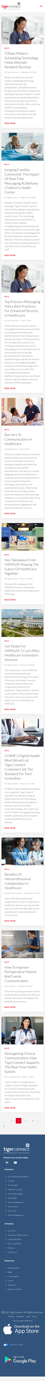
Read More (10, 123)
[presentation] (23, 30)
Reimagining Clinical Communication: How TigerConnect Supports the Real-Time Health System (22, 1062)
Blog (6, 48)
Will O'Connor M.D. (14, 893)
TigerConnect (12, 197)
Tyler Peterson (12, 72)
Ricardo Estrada (13, 1077)
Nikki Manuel (12, 449)
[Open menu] (41, 6)
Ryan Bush (11, 986)
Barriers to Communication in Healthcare (18, 439)
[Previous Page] (4, 1121)
